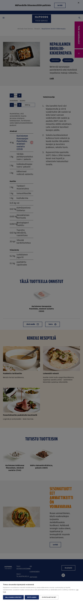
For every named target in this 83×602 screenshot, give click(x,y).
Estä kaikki (31, 597)
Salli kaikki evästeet (13, 597)
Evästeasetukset (49, 597)
